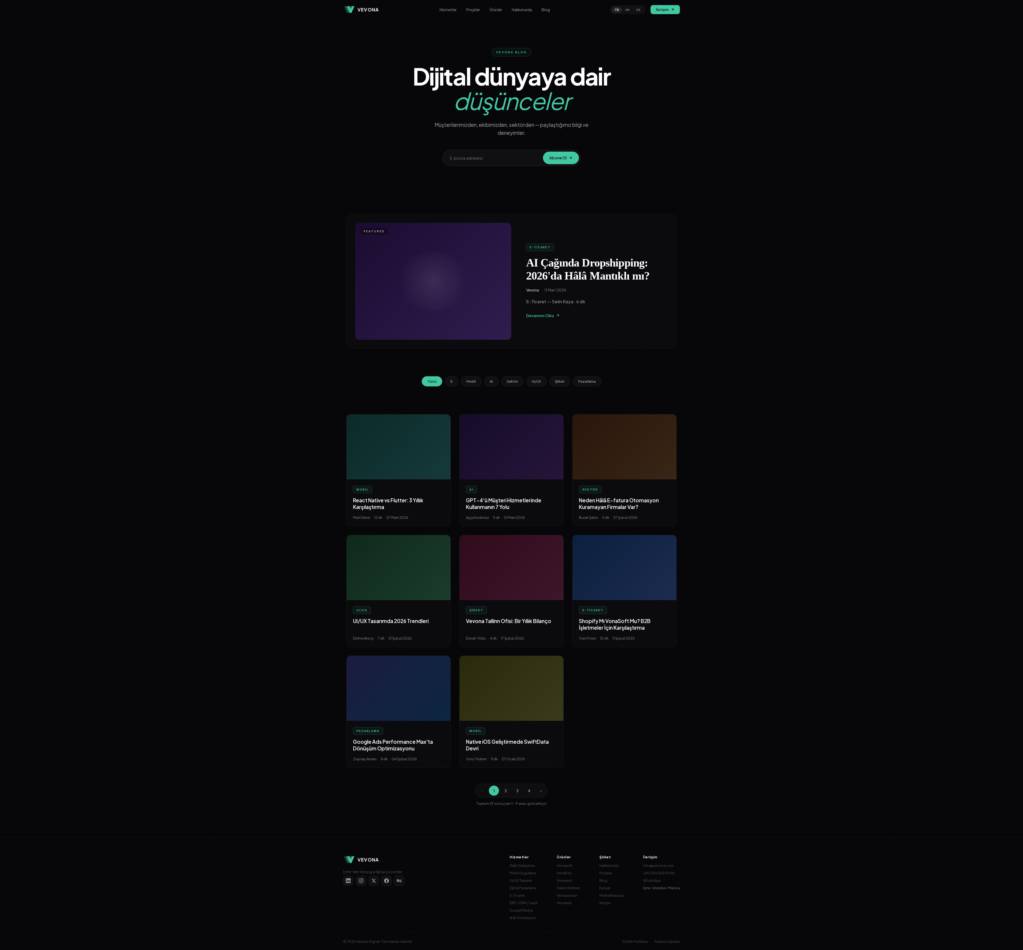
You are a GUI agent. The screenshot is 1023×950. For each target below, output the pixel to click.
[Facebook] (386, 881)
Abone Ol (558, 157)
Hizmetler (448, 9)
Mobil (471, 381)
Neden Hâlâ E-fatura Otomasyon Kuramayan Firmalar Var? (619, 503)
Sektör (512, 381)
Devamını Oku (540, 315)
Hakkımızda (522, 9)
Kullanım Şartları (667, 941)
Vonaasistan (567, 895)
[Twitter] (374, 881)
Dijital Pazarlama (523, 888)
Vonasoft (564, 865)
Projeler (473, 9)
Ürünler (496, 9)
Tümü (432, 381)
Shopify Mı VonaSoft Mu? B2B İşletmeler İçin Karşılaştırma (615, 624)
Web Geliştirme (522, 865)
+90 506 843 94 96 (659, 873)
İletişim (605, 903)
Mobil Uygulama (523, 873)
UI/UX (536, 381)
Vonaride (564, 903)
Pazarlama (587, 381)
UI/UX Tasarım (521, 880)
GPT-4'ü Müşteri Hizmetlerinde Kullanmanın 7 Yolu (503, 503)
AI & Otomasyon (523, 918)
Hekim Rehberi (568, 888)
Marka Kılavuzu (611, 895)
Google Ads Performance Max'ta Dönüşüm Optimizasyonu (393, 745)
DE (638, 9)
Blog (546, 9)
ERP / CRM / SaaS (524, 903)
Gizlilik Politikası (635, 941)
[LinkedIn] (348, 881)
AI (491, 381)
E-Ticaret (517, 895)
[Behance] (399, 881)
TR (617, 9)
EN (628, 9)
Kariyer (605, 888)
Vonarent (564, 880)
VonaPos (564, 873)
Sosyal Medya (521, 910)
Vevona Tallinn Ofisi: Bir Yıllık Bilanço (508, 621)
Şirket (560, 381)
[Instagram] (361, 881)
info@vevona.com (658, 865)
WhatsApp (652, 880)
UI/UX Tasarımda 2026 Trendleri (391, 621)
